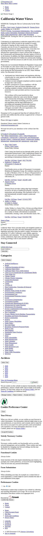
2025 (6, 368)
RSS (6, 528)
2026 (6, 366)
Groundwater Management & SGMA (16, 303)
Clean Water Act (10, 274)
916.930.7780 (27, 217)
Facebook (8, 524)
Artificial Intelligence (11, 263)
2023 (6, 371)
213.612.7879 (27, 199)
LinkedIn (8, 521)
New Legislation (35, 31)
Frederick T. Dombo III (12, 162)
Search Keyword (6, 382)
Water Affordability (11, 337)
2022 (6, 373)
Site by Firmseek (10, 533)
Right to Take (9, 328)
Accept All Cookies (7, 432)
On (4, 486)
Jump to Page (5, 220)
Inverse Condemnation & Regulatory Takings (19, 309)
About (7, 9)
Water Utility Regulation (26, 34)
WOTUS (8, 354)
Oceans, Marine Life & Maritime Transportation (20, 314)
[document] (21, 449)
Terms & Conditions (7, 391)
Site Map (7, 514)
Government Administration (21, 31)
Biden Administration (11, 136)
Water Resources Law (12, 346)
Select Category (6, 260)
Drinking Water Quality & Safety (15, 290)
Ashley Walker (5, 29)
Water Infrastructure (11, 34)
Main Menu (4, 3)
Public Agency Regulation (9, 33)
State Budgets (9, 330)
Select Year (5, 362)
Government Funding (11, 301)
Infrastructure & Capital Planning (15, 305)
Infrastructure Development (13, 307)
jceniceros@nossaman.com (9, 125)
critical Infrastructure (29, 136)
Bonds (7, 265)
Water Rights (9, 348)
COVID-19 (8, 285)
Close (3, 411)
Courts (7, 283)
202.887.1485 (27, 180)
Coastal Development (11, 280)
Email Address (5, 249)
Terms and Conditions (12, 516)
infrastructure (5, 141)
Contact (7, 10)
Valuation (8, 334)
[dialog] (21, 390)
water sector (34, 141)
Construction (9, 281)
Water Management (11, 343)
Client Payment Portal (12, 512)
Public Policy (9, 323)
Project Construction (11, 318)
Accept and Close (29, 395)
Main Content (13, 3)
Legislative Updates (11, 310)
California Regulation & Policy (14, 267)
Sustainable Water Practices (13, 332)
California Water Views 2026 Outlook (17, 271)
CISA (21, 136)
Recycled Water (10, 325)
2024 (6, 369)
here (10, 120)
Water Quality (9, 345)
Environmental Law (11, 294)
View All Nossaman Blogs (9, 380)
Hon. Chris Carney (9, 27)
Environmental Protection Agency (15, 296)
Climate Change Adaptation (13, 278)
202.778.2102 (27, 160)
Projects (7, 319)
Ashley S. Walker (10, 201)
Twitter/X (8, 523)
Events (9, 31)
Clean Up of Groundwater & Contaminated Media (21, 272)
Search (3, 222)
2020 (6, 377)
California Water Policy (12, 269)
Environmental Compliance (13, 292)
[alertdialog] (21, 449)
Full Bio (7, 160)
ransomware (25, 141)
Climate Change (10, 276)
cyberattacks (5, 137)
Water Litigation (10, 341)
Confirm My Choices (7, 500)
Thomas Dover (34, 27)
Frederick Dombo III (22, 27)
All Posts (14, 160)
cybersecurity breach (18, 139)
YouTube (8, 526)
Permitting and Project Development (16, 316)
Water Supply (9, 350)
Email (20, 160)
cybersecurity (13, 137)
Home (7, 7)
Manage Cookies (6, 395)
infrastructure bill (15, 141)
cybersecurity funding (33, 139)
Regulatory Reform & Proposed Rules (17, 327)
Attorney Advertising (27, 531)
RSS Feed (8, 247)
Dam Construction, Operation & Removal (18, 287)
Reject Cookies (17, 395)
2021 (6, 375)
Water (6, 336)
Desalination (9, 289)
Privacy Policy (29, 389)
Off (9, 486)
